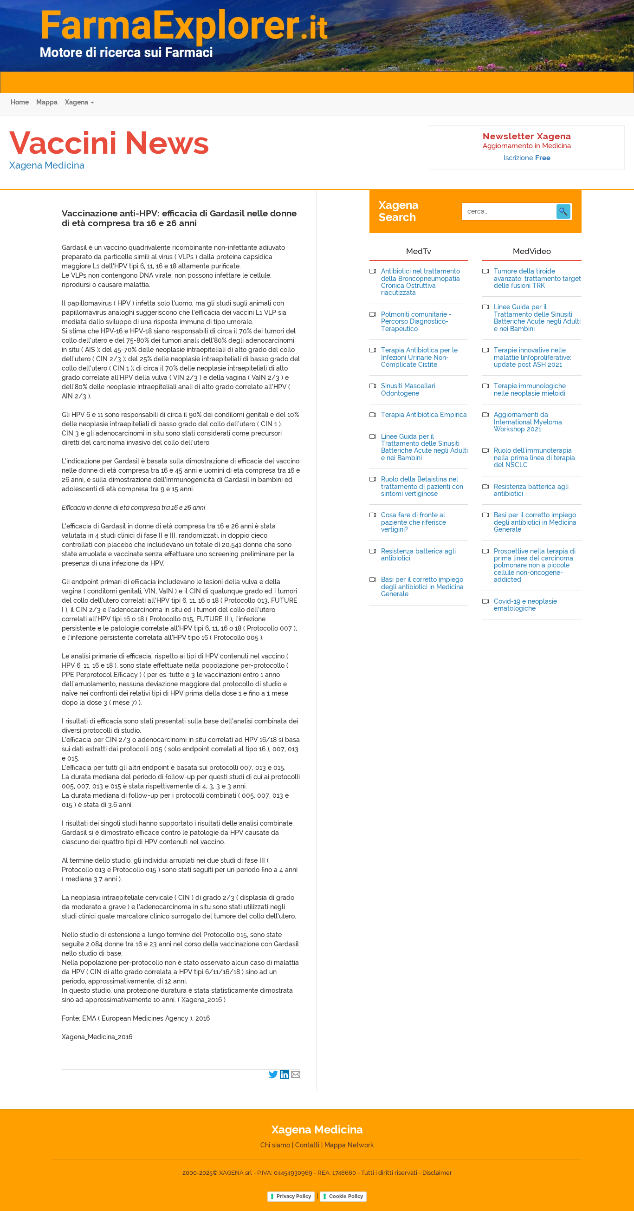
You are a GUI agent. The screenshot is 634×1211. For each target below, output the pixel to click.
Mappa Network (349, 1145)
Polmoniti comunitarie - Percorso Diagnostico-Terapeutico (416, 321)
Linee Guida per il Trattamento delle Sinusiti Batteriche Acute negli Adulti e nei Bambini (424, 447)
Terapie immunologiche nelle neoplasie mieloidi (530, 390)
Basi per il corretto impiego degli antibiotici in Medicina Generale (422, 587)
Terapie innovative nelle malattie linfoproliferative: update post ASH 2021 (532, 357)
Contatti (307, 1145)
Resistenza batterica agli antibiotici (418, 555)
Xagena (77, 102)
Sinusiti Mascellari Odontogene (408, 390)
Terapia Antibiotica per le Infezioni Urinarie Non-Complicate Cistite (419, 357)
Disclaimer (437, 1172)
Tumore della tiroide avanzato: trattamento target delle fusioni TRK (537, 278)
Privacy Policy (294, 1196)
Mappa (47, 102)
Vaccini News (109, 142)
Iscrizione (527, 158)
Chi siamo (275, 1145)
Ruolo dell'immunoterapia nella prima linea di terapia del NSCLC (534, 458)
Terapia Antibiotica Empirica (424, 414)
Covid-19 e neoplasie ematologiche (525, 605)
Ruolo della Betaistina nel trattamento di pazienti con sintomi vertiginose (422, 486)
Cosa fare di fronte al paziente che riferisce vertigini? (413, 522)
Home (20, 102)
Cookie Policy (346, 1196)
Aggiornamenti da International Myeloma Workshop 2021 (528, 422)
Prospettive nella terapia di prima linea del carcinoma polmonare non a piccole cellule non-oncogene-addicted (535, 566)
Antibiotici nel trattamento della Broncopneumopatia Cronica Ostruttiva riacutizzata (420, 282)
